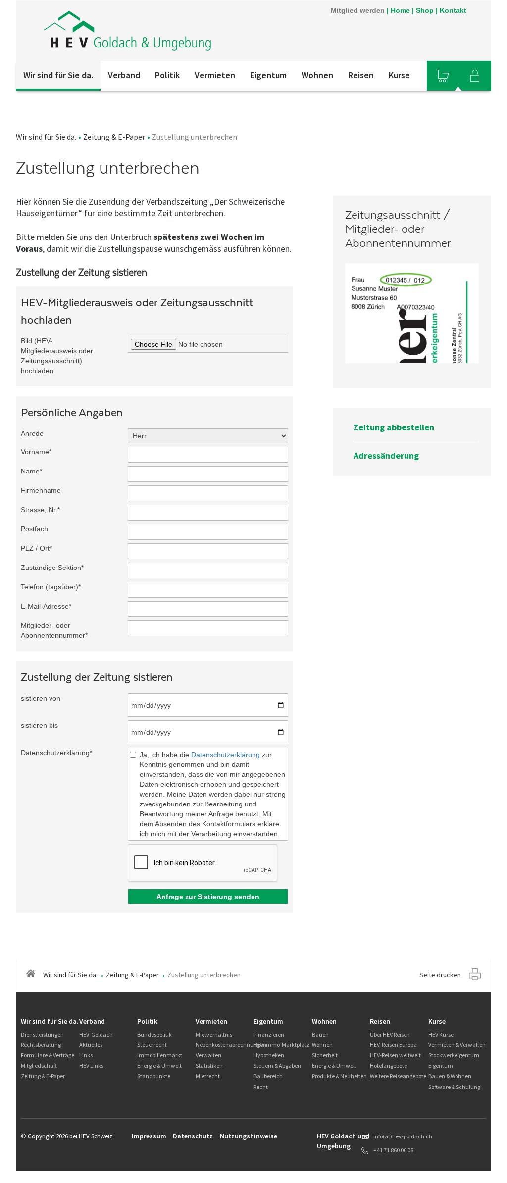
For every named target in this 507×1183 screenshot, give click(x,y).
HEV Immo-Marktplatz (281, 1044)
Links (86, 1055)
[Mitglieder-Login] (474, 76)
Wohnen (317, 75)
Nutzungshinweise (248, 1136)
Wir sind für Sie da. (58, 75)
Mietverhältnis (214, 1034)
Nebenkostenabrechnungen (231, 1044)
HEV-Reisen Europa (393, 1044)
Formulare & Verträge (47, 1055)
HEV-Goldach (96, 1034)
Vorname (36, 452)
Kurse (399, 75)
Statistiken (209, 1065)
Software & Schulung (454, 1086)
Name (31, 471)
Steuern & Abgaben (277, 1065)
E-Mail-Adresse (46, 606)
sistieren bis (39, 725)
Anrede (32, 433)
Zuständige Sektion (52, 567)
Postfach (34, 529)
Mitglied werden (358, 10)
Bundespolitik (154, 1034)
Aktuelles (90, 1044)
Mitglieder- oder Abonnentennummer (54, 630)
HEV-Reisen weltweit (395, 1055)
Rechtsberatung (41, 1044)
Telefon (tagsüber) (51, 587)
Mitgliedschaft (39, 1065)
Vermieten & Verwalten (457, 1044)
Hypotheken (269, 1055)
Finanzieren (269, 1034)
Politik (167, 75)
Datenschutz (193, 1136)
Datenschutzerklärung (56, 753)
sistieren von (40, 698)
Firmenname (41, 490)
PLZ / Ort (36, 548)
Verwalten (208, 1055)
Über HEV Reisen (390, 1034)
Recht (261, 1086)
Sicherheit (325, 1055)
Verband (124, 75)
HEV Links (91, 1065)
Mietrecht (208, 1076)
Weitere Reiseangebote (398, 1076)
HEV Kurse (441, 1034)
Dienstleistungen (42, 1034)
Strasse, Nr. (40, 510)
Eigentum (268, 75)
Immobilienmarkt (159, 1055)
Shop (425, 10)
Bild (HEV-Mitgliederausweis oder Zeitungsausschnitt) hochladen (57, 356)
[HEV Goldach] (149, 30)
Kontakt (453, 10)
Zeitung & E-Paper (114, 137)
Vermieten (215, 75)
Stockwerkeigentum (453, 1055)
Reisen (361, 75)
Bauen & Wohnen (449, 1076)
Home (400, 10)
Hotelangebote (388, 1065)
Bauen (320, 1034)
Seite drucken (440, 974)
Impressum (149, 1136)
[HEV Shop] (442, 76)
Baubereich (268, 1076)
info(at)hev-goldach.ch (402, 1136)
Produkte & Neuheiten (339, 1076)
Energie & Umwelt (159, 1065)
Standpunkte (153, 1076)
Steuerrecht (152, 1044)
